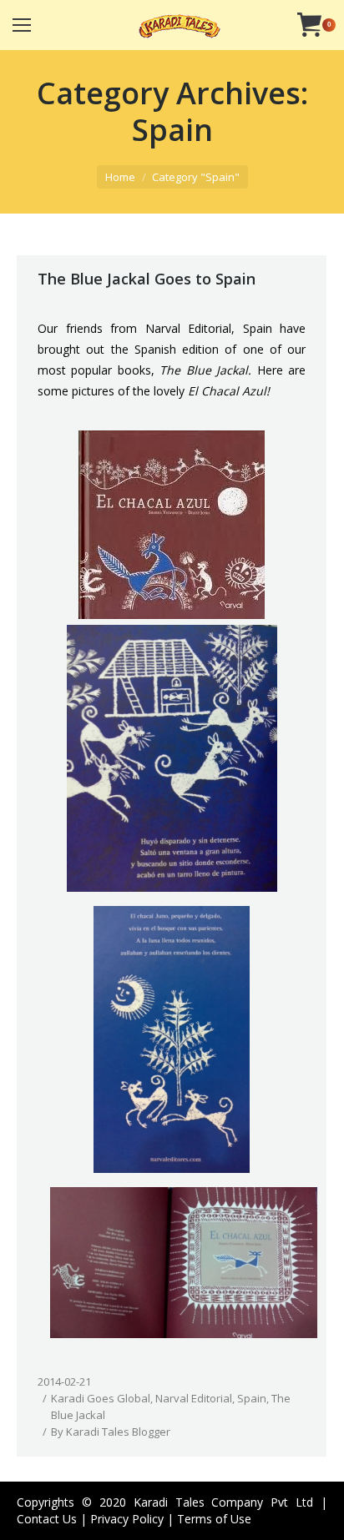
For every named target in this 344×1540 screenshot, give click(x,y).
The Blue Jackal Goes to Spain (146, 279)
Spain (251, 1398)
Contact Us (47, 1519)
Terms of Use (214, 1519)
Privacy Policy (127, 1519)
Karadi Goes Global (100, 1398)
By (110, 1431)
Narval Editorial (193, 1398)
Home (120, 176)
